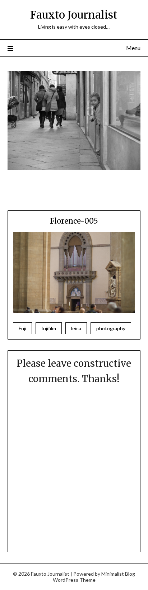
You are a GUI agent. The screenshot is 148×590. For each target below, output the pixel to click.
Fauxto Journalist (73, 14)
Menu (133, 47)
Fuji (22, 328)
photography (110, 328)
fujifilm (48, 328)
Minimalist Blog (118, 574)
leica (76, 328)
